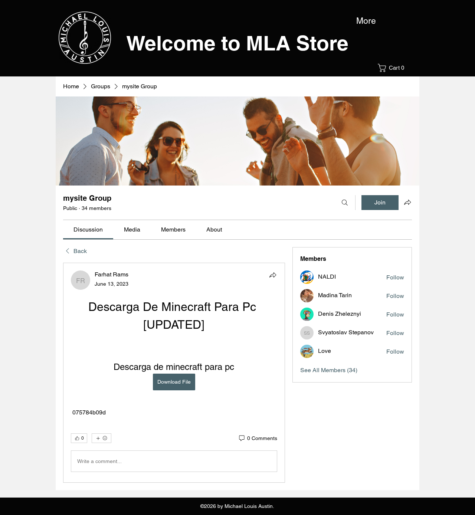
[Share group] (407, 202)
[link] (88, 229)
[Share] (272, 274)
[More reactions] (101, 438)
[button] (393, 68)
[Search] (344, 202)
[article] (174, 373)
